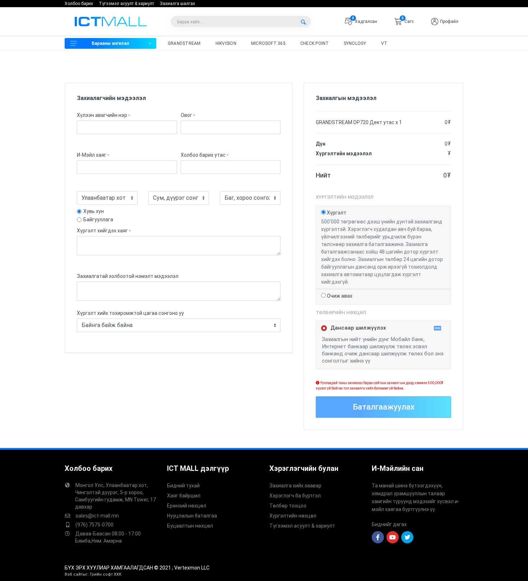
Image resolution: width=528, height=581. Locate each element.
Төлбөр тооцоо (287, 506)
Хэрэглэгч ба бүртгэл (295, 496)
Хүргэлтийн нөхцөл (292, 516)
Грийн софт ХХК (105, 574)
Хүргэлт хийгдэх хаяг (104, 230)
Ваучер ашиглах (30, 75)
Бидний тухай (183, 485)
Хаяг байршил (183, 496)
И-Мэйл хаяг (93, 155)
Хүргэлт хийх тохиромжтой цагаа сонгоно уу (130, 313)
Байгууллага (98, 219)
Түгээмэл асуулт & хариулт (126, 3)
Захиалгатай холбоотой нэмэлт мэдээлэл (128, 276)
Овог (188, 115)
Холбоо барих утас (204, 155)
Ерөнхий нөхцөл (186, 506)
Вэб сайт (74, 574)
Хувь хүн (93, 211)
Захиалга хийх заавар (295, 485)
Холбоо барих (79, 3)
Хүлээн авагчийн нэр (103, 115)
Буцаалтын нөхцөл (190, 526)
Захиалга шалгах (177, 3)
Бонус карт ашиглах (35, 63)
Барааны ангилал (110, 43)
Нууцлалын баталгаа (192, 516)
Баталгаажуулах (383, 406)
